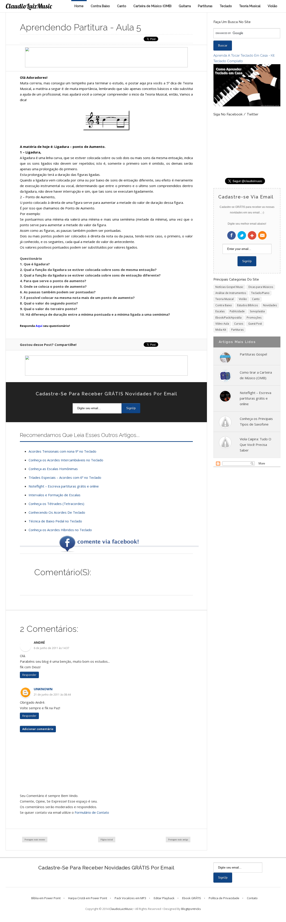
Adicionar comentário (37, 729)
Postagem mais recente (35, 839)
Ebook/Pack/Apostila (228, 317)
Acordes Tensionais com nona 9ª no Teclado (62, 451)
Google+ (252, 235)
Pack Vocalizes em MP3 (130, 898)
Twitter (242, 235)
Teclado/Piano (260, 293)
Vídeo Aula (222, 324)
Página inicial (107, 839)
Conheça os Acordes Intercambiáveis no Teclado (66, 460)
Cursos (238, 324)
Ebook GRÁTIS (191, 898)
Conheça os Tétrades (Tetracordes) (56, 503)
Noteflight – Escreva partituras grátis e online (64, 486)
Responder (29, 675)
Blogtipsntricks (191, 909)
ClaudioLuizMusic (29, 6)
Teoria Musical (250, 6)
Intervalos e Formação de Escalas (54, 495)
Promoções (254, 317)
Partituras (205, 6)
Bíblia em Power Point (46, 898)
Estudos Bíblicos (247, 305)
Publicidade (237, 311)
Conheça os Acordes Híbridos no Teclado (60, 530)
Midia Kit (220, 330)
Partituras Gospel (253, 354)
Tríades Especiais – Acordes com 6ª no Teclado (65, 477)
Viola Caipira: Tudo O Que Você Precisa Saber (255, 444)
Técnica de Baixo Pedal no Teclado (55, 521)
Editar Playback (164, 898)
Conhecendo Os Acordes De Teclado (57, 512)
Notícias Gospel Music (229, 287)
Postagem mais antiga (178, 839)
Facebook (231, 235)
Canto (121, 6)
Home (79, 6)
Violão (272, 6)
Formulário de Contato (92, 812)
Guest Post (255, 324)
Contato (252, 898)
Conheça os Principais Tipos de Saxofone (256, 421)
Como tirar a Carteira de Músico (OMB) (256, 375)
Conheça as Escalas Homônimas (53, 468)
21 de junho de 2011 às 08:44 (52, 694)
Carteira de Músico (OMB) (152, 6)
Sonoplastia (257, 311)
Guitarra (185, 6)
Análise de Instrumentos (230, 293)
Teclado (226, 6)
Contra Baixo (100, 6)
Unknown (43, 689)
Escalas (220, 311)
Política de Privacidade (224, 898)
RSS (262, 235)
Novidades (270, 305)
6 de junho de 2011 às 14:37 (51, 648)
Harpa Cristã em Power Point (87, 898)
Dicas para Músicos (260, 287)
